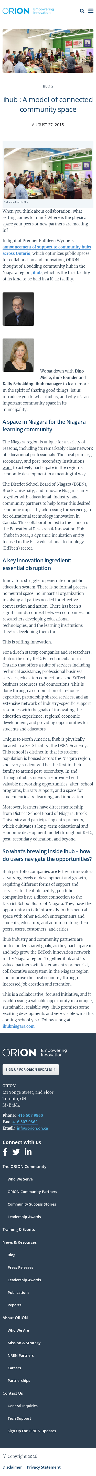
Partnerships (19, 1380)
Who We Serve (20, 1179)
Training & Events (19, 1230)
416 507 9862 (25, 1121)
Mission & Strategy (24, 1343)
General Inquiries (23, 1406)
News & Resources (20, 1242)
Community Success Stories (32, 1204)
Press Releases (20, 1268)
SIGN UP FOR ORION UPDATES (29, 1069)
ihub (37, 272)
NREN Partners (21, 1356)
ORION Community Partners (32, 1192)
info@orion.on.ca (32, 1128)
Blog (11, 1255)
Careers (14, 1368)
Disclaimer (12, 1467)
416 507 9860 (30, 1115)
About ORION (15, 1318)
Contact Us (13, 1393)
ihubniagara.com (19, 1026)
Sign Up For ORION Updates (32, 1431)
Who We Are (18, 1331)
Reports (15, 1305)
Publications (18, 1293)
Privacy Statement (44, 1467)
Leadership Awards (24, 1217)
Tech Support (19, 1419)
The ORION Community (24, 1167)
